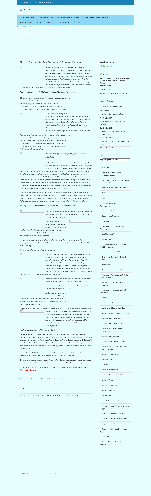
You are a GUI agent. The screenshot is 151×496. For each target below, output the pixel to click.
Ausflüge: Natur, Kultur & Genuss (56, 395)
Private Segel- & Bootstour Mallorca (95, 17)
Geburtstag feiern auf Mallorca (113, 252)
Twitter (124, 2)
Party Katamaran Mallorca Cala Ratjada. (112, 123)
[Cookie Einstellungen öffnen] (17, 495)
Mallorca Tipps (65, 22)
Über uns (77, 22)
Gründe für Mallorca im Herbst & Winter (113, 258)
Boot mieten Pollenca (110, 211)
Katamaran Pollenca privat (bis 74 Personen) (113, 291)
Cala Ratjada (106, 221)
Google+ (109, 2)
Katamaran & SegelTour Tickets (68, 17)
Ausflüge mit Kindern (38, 395)
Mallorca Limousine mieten (112, 354)
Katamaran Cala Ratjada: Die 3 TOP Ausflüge (114, 142)
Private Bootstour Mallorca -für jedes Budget (114, 407)
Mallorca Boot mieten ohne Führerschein (111, 330)
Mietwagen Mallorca (46, 17)
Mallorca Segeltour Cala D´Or (113, 375)
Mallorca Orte (51, 22)
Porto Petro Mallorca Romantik (113, 401)
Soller (106, 364)
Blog (101, 160)
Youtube (119, 2)
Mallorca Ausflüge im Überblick (113, 308)
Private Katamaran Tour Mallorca (31, 22)
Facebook (127, 2)
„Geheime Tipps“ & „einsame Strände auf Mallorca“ (115, 181)
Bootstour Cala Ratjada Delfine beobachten (112, 133)
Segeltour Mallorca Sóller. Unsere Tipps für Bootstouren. (113, 430)
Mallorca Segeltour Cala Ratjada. (114, 114)
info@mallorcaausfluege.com (44, 2)
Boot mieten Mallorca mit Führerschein (110, 204)
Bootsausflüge (72, 395)
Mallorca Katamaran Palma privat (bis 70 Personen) (113, 348)
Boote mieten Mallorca (27, 17)
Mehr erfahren (105, 85)
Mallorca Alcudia (108, 303)
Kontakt (104, 297)
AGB (50, 474)
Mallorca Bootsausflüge (110, 336)
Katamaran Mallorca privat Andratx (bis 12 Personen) (114, 276)
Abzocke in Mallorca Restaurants (114, 188)
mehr (22, 388)
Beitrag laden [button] (105, 89)
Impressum (106, 264)
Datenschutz (106, 239)
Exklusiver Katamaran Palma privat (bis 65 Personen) (114, 245)
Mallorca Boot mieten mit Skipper (114, 323)
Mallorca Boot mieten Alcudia (112, 318)
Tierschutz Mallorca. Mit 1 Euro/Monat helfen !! (110, 174)
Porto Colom (106, 396)
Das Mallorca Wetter (109, 234)
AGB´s (104, 193)
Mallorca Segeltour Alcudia (112, 106)
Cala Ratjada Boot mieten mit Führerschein (112, 227)
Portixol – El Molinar (109, 390)
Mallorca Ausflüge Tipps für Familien (115, 313)
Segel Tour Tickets (108, 424)
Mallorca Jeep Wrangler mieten (113, 341)
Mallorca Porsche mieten (111, 370)
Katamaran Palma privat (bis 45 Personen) (112, 284)
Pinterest (114, 2)
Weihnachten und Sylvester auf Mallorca (112, 443)
